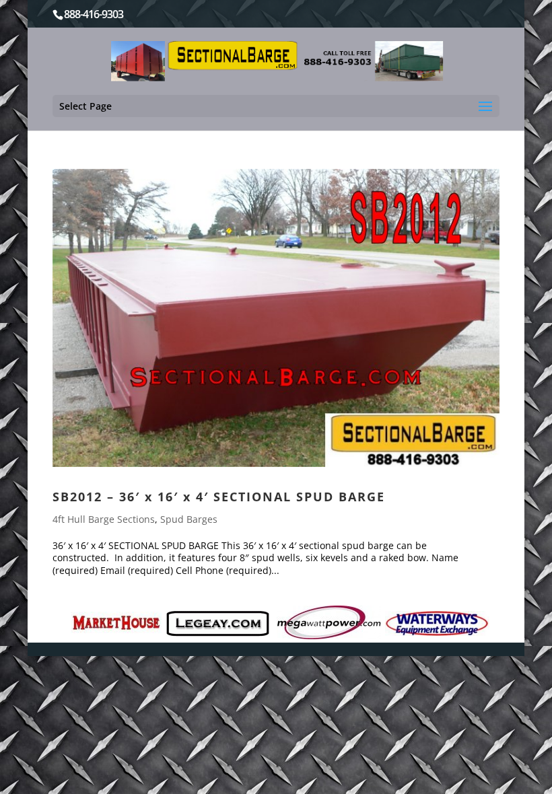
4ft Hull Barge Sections (104, 519)
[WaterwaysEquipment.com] (437, 623)
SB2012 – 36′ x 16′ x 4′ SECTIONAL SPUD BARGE (219, 497)
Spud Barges (188, 519)
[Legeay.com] (218, 623)
